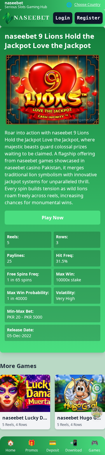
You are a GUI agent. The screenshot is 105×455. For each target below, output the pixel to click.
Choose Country (87, 4)
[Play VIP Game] (97, 412)
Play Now (53, 217)
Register (88, 18)
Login (62, 18)
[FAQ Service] (97, 388)
